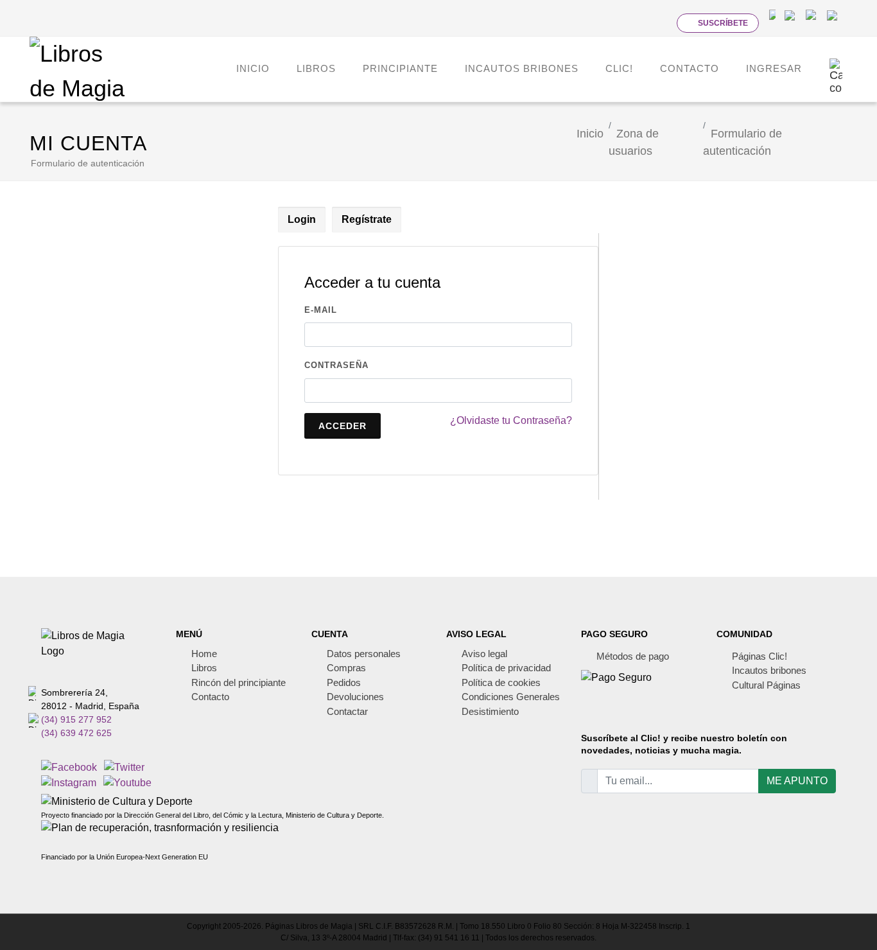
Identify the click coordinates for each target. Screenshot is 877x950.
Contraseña (336, 365)
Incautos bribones (769, 670)
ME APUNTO (797, 780)
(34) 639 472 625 (76, 733)
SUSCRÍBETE (723, 23)
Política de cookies (501, 682)
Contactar (347, 711)
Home (204, 653)
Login (302, 219)
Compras (346, 667)
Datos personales (364, 653)
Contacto (210, 696)
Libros (204, 667)
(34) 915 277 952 (76, 719)
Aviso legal (484, 653)
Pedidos (344, 682)
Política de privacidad (506, 667)
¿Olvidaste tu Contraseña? (511, 420)
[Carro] (835, 68)
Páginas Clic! (759, 656)
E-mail (320, 310)
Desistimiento (490, 711)
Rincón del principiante (238, 682)
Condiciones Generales (511, 696)
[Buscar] (656, 22)
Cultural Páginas (766, 685)
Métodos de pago (632, 656)
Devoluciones (355, 696)
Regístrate (367, 219)
